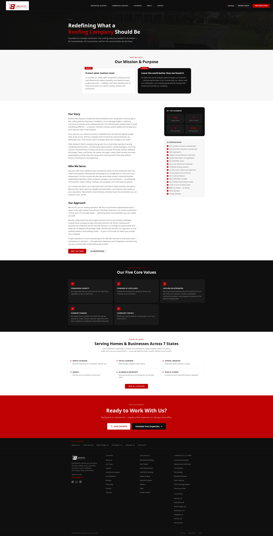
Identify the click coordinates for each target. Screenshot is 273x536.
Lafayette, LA (130, 445)
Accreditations (97, 251)
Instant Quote (243, 6)
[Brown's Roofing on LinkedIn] (80, 482)
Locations (138, 6)
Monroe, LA (76, 445)
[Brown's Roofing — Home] (17, 5)
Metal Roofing (145, 476)
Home (70, 19)
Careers (108, 468)
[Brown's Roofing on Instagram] (77, 482)
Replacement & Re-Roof (182, 464)
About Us (109, 460)
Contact (160, 6)
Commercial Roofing (120, 6)
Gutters (142, 484)
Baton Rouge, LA (102, 445)
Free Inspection (261, 6)
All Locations (178, 523)
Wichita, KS (142, 445)
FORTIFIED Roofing (146, 472)
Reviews (109, 480)
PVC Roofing (178, 472)
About (149, 6)
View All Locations (136, 386)
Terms (199, 533)
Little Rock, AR (88, 445)
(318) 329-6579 (120, 426)
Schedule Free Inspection (147, 426)
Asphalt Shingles (146, 480)
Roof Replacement (146, 468)
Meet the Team (77, 251)
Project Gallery (145, 492)
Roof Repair (144, 464)
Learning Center (180, 488)
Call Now (231, 6)
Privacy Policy (191, 533)
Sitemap (109, 492)
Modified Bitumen (180, 476)
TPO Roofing (178, 468)
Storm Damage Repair (182, 484)
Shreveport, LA (117, 445)
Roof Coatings (179, 480)
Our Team (109, 464)
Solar (142, 488)
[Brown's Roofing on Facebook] (73, 482)
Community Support (113, 472)
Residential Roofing (99, 6)
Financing (109, 484)
